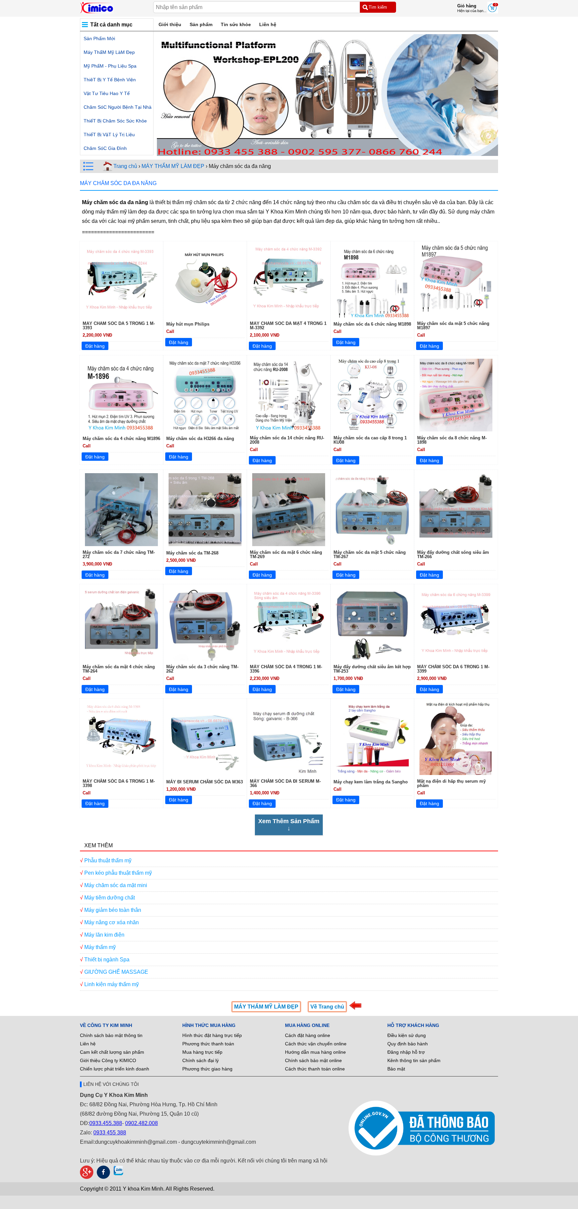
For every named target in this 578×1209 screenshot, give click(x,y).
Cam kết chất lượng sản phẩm (112, 1052)
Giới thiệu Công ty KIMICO (108, 1060)
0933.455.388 (105, 1123)
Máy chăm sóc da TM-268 (192, 553)
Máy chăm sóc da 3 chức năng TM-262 (202, 669)
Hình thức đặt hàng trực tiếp (212, 1035)
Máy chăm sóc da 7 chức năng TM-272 (119, 554)
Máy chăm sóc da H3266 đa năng (200, 438)
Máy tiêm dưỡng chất (109, 897)
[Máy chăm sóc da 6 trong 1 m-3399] (456, 624)
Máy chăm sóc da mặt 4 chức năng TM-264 (119, 669)
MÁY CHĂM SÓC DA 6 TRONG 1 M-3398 (119, 783)
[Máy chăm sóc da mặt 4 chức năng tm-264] (121, 624)
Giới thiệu (170, 24)
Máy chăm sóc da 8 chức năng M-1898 (452, 440)
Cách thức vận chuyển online (316, 1043)
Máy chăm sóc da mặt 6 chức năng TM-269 (286, 554)
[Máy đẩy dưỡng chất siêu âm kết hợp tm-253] (372, 624)
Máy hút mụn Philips (187, 324)
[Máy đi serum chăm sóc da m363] (205, 738)
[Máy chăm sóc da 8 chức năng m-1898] (456, 395)
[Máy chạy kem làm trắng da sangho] (372, 738)
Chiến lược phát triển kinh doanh (114, 1068)
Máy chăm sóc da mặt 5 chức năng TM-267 (369, 554)
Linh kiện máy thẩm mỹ (111, 984)
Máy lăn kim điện (104, 935)
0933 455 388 (109, 1132)
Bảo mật (396, 1068)
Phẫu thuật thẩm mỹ (107, 860)
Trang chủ (125, 166)
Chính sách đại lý (200, 1060)
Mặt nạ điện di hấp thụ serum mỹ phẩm (451, 783)
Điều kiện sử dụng (406, 1035)
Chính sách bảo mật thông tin (111, 1035)
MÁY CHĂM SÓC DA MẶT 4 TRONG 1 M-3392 (288, 325)
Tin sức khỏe (236, 24)
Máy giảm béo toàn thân (112, 910)
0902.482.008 (141, 1123)
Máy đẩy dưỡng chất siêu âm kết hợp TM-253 (372, 669)
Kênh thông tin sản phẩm (414, 1060)
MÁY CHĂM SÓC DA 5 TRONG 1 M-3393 (119, 325)
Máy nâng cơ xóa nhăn (111, 922)
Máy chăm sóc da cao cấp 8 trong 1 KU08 (370, 440)
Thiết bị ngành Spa (106, 959)
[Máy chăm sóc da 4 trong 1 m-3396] (288, 624)
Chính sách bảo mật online (313, 1060)
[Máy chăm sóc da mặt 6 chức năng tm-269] (288, 509)
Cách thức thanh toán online (315, 1068)
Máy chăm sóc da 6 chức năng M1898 (372, 324)
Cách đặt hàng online (307, 1035)
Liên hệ (267, 24)
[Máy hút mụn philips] (205, 281)
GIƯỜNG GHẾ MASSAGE (116, 972)
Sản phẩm (201, 24)
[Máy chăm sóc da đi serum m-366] (288, 738)
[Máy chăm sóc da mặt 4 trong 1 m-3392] (288, 281)
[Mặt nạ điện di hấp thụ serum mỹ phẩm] (456, 738)
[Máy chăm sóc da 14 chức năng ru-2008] (288, 395)
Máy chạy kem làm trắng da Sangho (370, 782)
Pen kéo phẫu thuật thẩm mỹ (118, 873)
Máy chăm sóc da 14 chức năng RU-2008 (287, 440)
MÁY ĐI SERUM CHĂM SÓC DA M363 (204, 782)
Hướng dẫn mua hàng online (315, 1052)
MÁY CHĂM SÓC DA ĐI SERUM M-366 (285, 783)
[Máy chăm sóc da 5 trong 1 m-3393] (121, 281)
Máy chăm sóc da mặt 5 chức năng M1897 (453, 325)
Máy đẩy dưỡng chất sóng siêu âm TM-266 (453, 554)
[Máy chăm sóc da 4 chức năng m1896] (121, 395)
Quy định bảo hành (407, 1043)
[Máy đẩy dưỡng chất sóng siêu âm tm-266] (456, 509)
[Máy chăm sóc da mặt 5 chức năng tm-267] (372, 509)
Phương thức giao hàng (207, 1068)
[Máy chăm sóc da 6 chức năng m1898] (372, 281)
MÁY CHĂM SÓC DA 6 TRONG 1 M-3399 (453, 669)
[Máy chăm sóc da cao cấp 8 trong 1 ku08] (372, 395)
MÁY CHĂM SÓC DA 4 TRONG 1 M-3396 (286, 669)
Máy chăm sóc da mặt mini (115, 885)
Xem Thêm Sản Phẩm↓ (288, 825)
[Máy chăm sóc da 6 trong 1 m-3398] (121, 738)
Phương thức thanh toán (208, 1043)
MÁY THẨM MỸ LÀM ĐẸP (172, 166)
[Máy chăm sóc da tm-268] (205, 509)
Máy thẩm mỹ (100, 947)
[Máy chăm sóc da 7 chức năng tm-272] (121, 509)
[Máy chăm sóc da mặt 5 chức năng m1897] (456, 281)
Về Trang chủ (327, 1007)
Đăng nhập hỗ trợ (406, 1052)
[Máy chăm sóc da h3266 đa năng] (205, 395)
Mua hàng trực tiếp (202, 1052)
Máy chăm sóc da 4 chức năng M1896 (121, 438)
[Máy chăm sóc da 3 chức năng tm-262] (205, 624)
